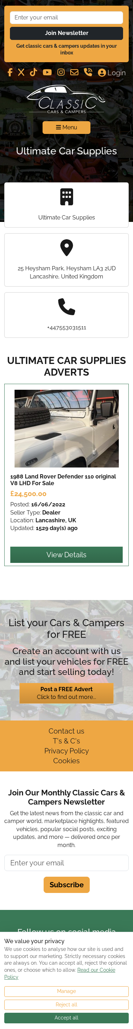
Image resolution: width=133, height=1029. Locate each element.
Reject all (66, 1004)
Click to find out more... (66, 693)
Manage (66, 991)
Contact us (66, 731)
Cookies (66, 761)
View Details (66, 555)
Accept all (66, 1018)
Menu (69, 127)
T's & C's (66, 741)
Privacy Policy (66, 751)
